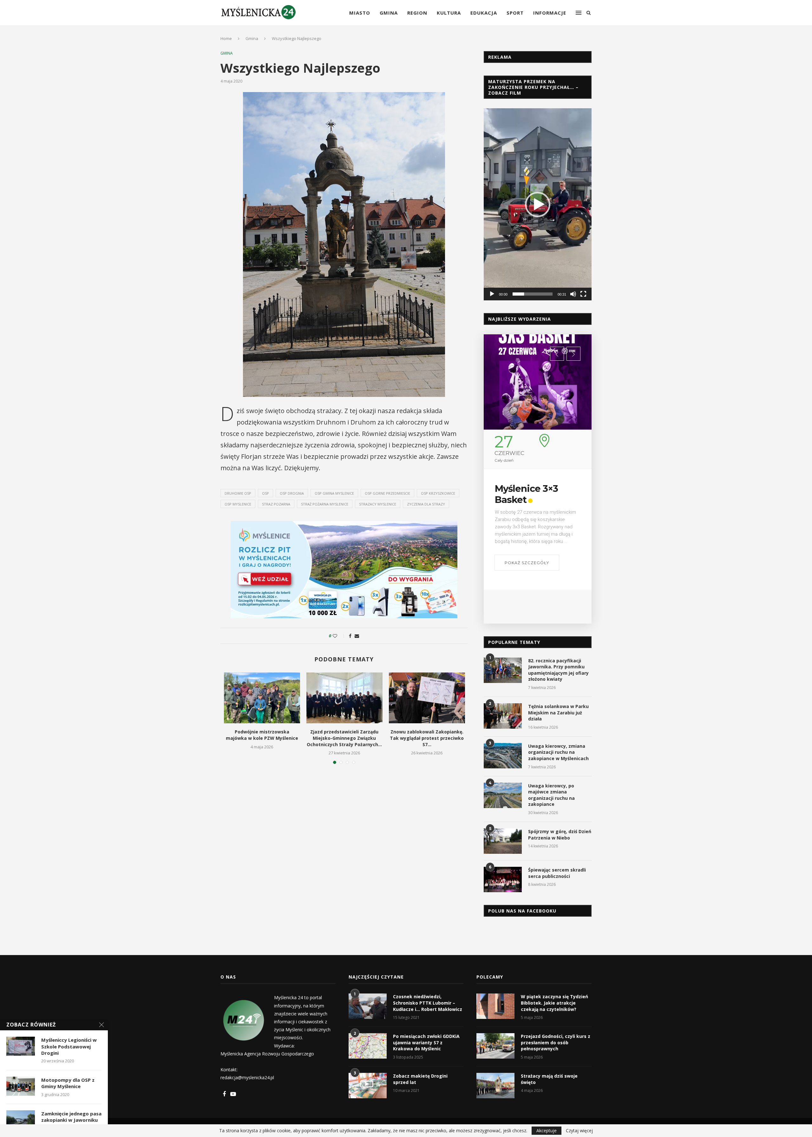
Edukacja (483, 13)
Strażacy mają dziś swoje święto (549, 1079)
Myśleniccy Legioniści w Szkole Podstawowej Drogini (69, 1046)
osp (265, 493)
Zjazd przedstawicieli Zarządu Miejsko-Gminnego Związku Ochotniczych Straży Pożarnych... (344, 738)
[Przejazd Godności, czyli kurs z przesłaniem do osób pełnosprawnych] (495, 1046)
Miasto (359, 13)
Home (226, 38)
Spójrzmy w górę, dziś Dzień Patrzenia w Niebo (559, 834)
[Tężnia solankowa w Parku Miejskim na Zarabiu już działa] (503, 716)
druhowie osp (238, 493)
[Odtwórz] (492, 294)
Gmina (389, 13)
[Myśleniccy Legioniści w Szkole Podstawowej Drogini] (20, 1046)
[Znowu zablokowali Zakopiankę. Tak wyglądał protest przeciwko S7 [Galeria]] (427, 697)
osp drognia (292, 493)
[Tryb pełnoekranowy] (583, 294)
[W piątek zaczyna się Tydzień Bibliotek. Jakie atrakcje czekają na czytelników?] (495, 1006)
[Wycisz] (573, 294)
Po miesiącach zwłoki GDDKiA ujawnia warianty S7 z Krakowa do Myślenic (426, 1042)
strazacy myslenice (377, 504)
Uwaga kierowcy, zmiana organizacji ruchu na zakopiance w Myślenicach (558, 752)
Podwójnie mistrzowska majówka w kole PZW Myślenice (262, 735)
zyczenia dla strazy (426, 504)
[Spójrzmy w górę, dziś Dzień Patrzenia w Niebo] (503, 841)
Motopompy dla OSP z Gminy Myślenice (68, 1083)
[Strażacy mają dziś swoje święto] (495, 1085)
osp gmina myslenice (334, 493)
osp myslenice (238, 504)
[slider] (533, 294)
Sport (515, 13)
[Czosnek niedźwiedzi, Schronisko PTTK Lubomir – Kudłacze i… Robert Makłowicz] (368, 1006)
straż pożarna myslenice (324, 504)
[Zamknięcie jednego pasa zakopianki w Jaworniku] (20, 1119)
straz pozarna (276, 504)
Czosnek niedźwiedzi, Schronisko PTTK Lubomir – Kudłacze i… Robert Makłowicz (427, 1002)
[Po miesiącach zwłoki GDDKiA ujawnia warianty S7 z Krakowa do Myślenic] (368, 1046)
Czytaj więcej (579, 1130)
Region (417, 13)
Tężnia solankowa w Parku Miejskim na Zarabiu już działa (558, 712)
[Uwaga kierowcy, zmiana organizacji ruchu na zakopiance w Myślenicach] (503, 755)
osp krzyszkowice (438, 493)
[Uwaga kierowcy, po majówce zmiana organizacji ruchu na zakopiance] (503, 795)
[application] (538, 204)
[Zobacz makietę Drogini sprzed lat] (368, 1085)
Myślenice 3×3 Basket (526, 494)
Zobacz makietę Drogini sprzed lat (420, 1079)
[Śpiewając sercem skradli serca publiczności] (503, 879)
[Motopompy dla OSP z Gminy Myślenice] (20, 1086)
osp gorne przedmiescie (387, 493)
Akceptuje (546, 1130)
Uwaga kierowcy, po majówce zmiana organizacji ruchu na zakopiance (551, 795)
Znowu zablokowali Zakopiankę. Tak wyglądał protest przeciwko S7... (427, 738)
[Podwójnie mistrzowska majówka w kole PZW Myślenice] (262, 697)
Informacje (549, 13)
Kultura (449, 13)
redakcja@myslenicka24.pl (247, 1077)
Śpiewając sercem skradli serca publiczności (557, 873)
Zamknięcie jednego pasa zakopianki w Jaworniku (71, 1116)
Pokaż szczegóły (527, 562)
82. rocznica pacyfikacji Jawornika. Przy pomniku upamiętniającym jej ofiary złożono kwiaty (558, 670)
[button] (537, 204)
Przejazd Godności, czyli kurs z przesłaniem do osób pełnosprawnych (555, 1042)
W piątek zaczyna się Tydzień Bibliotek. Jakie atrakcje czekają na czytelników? (554, 1002)
